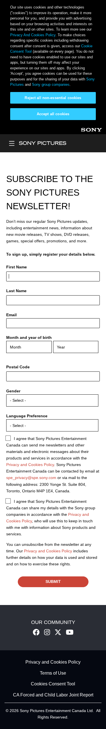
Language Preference (26, 416)
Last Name (16, 290)
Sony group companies (51, 84)
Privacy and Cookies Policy (30, 464)
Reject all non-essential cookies (53, 98)
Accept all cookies (53, 114)
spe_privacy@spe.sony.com (31, 477)
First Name (16, 267)
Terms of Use (53, 673)
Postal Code (18, 367)
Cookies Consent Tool (53, 684)
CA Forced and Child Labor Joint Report (53, 694)
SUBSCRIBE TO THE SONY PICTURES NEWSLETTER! (49, 192)
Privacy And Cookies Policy (32, 35)
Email (11, 315)
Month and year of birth (29, 337)
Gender (13, 391)
